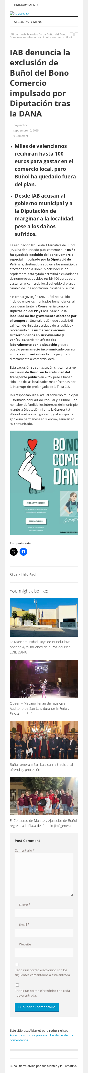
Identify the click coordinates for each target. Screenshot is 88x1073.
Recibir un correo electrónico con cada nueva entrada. (42, 993)
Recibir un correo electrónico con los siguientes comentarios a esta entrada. (43, 972)
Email (23, 924)
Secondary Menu (27, 21)
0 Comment (20, 136)
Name (24, 904)
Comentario (24, 850)
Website (24, 944)
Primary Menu (25, 5)
